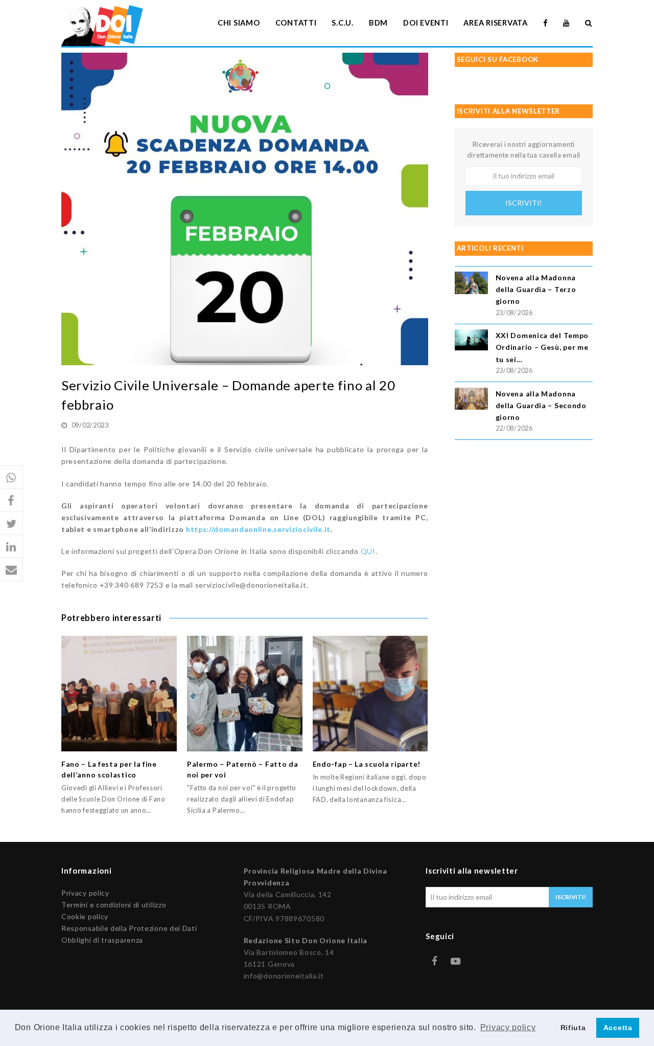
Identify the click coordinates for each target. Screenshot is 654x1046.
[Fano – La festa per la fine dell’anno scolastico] (119, 693)
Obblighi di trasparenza (102, 940)
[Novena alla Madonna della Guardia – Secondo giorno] (471, 400)
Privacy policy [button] (508, 1027)
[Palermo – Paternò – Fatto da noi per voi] (244, 693)
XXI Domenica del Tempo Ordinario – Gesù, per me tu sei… (542, 347)
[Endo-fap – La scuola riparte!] (370, 693)
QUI (368, 551)
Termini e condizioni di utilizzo (113, 904)
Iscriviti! (523, 202)
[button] (11, 477)
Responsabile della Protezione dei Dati (129, 928)
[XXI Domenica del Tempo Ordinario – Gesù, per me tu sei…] (471, 341)
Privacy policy (85, 892)
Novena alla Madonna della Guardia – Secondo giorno (541, 405)
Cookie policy (84, 916)
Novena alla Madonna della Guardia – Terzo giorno (536, 289)
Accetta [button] (618, 1027)
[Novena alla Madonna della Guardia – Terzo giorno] (471, 284)
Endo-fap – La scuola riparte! (367, 764)
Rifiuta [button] (573, 1027)
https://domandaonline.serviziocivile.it (258, 529)
